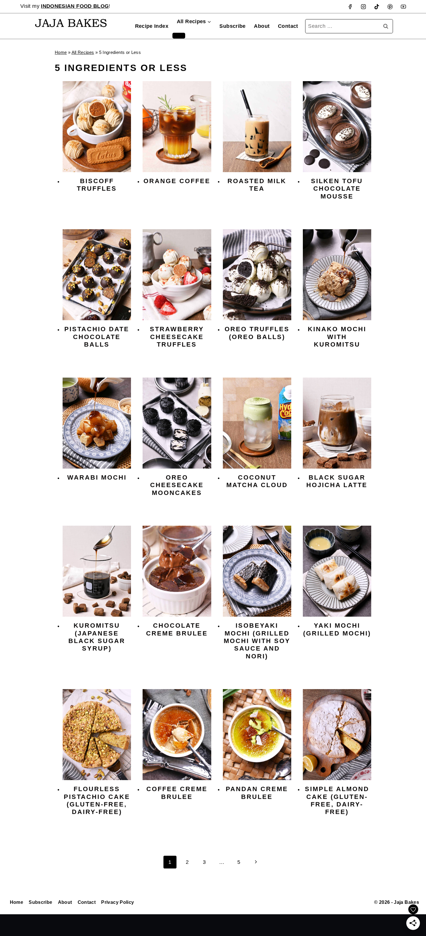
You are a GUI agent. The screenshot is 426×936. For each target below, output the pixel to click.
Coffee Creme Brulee (176, 792)
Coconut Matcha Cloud (257, 481)
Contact (288, 26)
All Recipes (83, 52)
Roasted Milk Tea (256, 184)
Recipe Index (151, 26)
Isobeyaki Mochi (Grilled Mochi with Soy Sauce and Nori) (257, 641)
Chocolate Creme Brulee (177, 629)
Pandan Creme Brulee (257, 792)
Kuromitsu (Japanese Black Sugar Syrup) (96, 637)
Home (61, 52)
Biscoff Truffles (97, 184)
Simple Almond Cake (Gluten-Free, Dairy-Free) (337, 800)
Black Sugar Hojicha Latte (336, 481)
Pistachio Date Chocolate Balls (96, 336)
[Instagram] (363, 6)
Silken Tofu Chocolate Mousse (337, 188)
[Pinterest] (390, 6)
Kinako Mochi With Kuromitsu (337, 336)
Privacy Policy (117, 902)
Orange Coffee (176, 181)
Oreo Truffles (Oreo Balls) (257, 332)
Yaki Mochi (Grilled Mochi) (337, 629)
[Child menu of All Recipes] (178, 36)
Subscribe (232, 26)
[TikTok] (377, 6)
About (262, 26)
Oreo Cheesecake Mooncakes (177, 485)
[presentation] (97, 126)
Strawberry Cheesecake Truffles (177, 336)
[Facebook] (350, 6)
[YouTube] (403, 6)
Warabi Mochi (97, 477)
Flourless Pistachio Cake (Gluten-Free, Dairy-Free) (97, 800)
